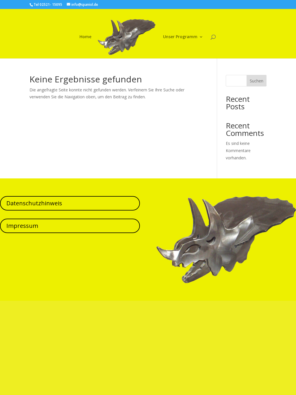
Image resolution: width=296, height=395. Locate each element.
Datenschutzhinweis (34, 203)
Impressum (22, 226)
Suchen (256, 81)
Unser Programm (180, 37)
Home (85, 37)
